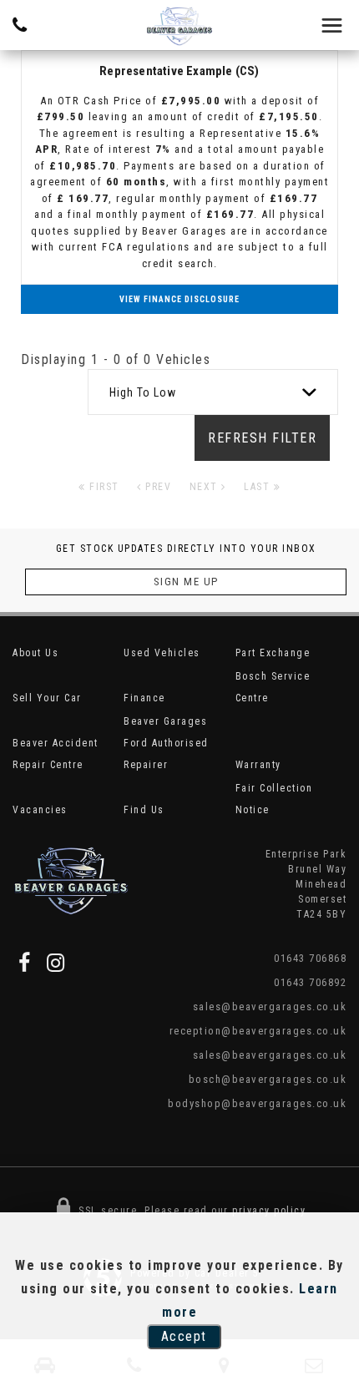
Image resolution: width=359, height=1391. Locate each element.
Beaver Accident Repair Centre (56, 754)
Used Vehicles (162, 653)
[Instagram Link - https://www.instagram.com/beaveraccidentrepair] (56, 963)
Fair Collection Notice (274, 799)
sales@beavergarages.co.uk (269, 1006)
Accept (184, 1336)
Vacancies (40, 810)
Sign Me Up (186, 581)
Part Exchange (273, 653)
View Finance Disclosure (179, 299)
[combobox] (213, 392)
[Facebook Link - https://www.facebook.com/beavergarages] (25, 963)
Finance (144, 698)
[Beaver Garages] (179, 26)
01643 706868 (310, 958)
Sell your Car (47, 698)
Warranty (258, 765)
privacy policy (269, 1210)
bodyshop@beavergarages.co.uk (257, 1103)
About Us (35, 653)
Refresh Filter (262, 438)
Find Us (144, 810)
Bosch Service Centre (273, 687)
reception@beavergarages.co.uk (257, 1030)
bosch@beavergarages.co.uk (267, 1079)
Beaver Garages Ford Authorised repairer (166, 743)
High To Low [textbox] (142, 392)
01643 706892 (310, 982)
